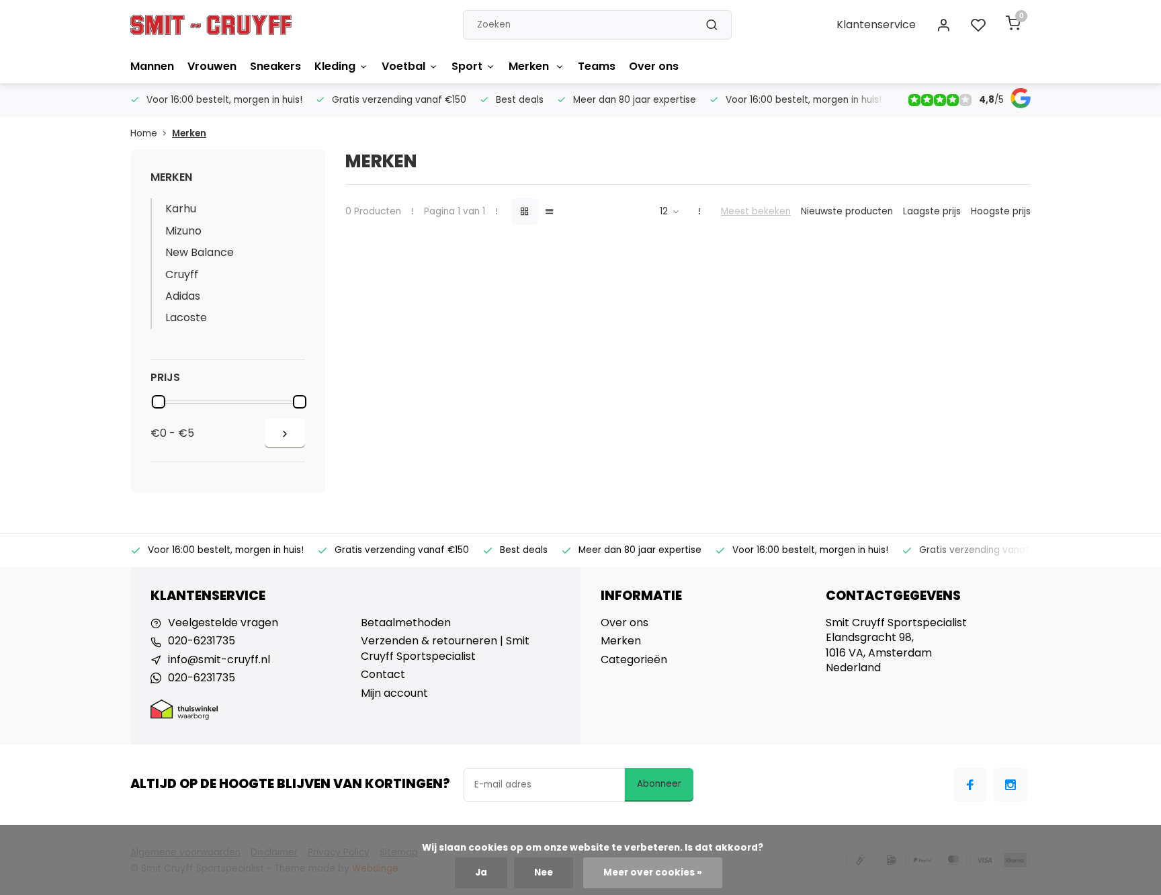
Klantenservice (876, 24)
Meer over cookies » (652, 872)
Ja (481, 872)
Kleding (334, 66)
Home (143, 133)
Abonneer (659, 783)
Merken (530, 66)
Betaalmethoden (406, 622)
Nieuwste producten (847, 211)
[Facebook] (970, 785)
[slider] (158, 402)
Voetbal (403, 66)
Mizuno (183, 231)
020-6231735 (201, 641)
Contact (383, 674)
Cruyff (181, 274)
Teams (596, 66)
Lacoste (186, 317)
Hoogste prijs (1001, 211)
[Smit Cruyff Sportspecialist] (211, 25)
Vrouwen (211, 66)
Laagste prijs (932, 211)
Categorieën (634, 659)
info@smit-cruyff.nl (219, 659)
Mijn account (394, 693)
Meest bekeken (756, 211)
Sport (467, 66)
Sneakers (275, 66)
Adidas (182, 296)
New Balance (199, 252)
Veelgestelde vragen (223, 622)
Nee (543, 872)
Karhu (180, 208)
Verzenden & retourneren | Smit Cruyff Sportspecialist (445, 648)
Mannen (152, 66)
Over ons (654, 66)
